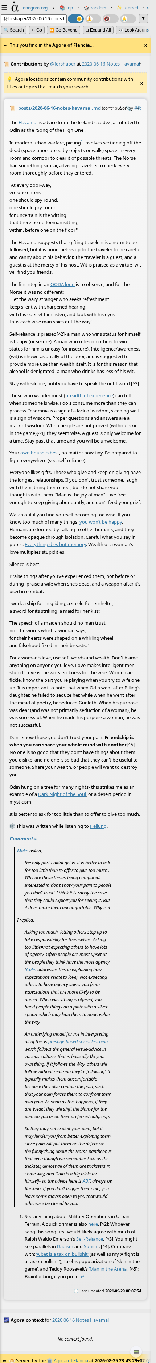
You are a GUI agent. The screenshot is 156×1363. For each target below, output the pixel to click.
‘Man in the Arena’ (108, 1269)
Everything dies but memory (55, 544)
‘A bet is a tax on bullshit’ (62, 1253)
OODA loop (62, 284)
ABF (86, 1181)
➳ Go (37, 30)
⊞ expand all (98, 30)
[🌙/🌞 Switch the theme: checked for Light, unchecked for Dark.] (76, 18)
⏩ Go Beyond (63, 30)
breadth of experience (89, 395)
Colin (31, 969)
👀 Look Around (133, 30)
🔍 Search (14, 30)
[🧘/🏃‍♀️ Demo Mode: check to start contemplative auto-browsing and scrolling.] (93, 18)
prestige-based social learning (78, 1041)
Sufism (91, 1246)
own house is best (39, 452)
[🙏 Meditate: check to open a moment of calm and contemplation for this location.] (128, 18)
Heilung (98, 826)
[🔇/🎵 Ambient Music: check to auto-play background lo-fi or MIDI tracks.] (111, 18)
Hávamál (28, 122)
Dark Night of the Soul (62, 794)
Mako (22, 850)
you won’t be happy (100, 522)
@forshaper (62, 63)
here (93, 1224)
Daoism (65, 1246)
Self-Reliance (89, 1239)
